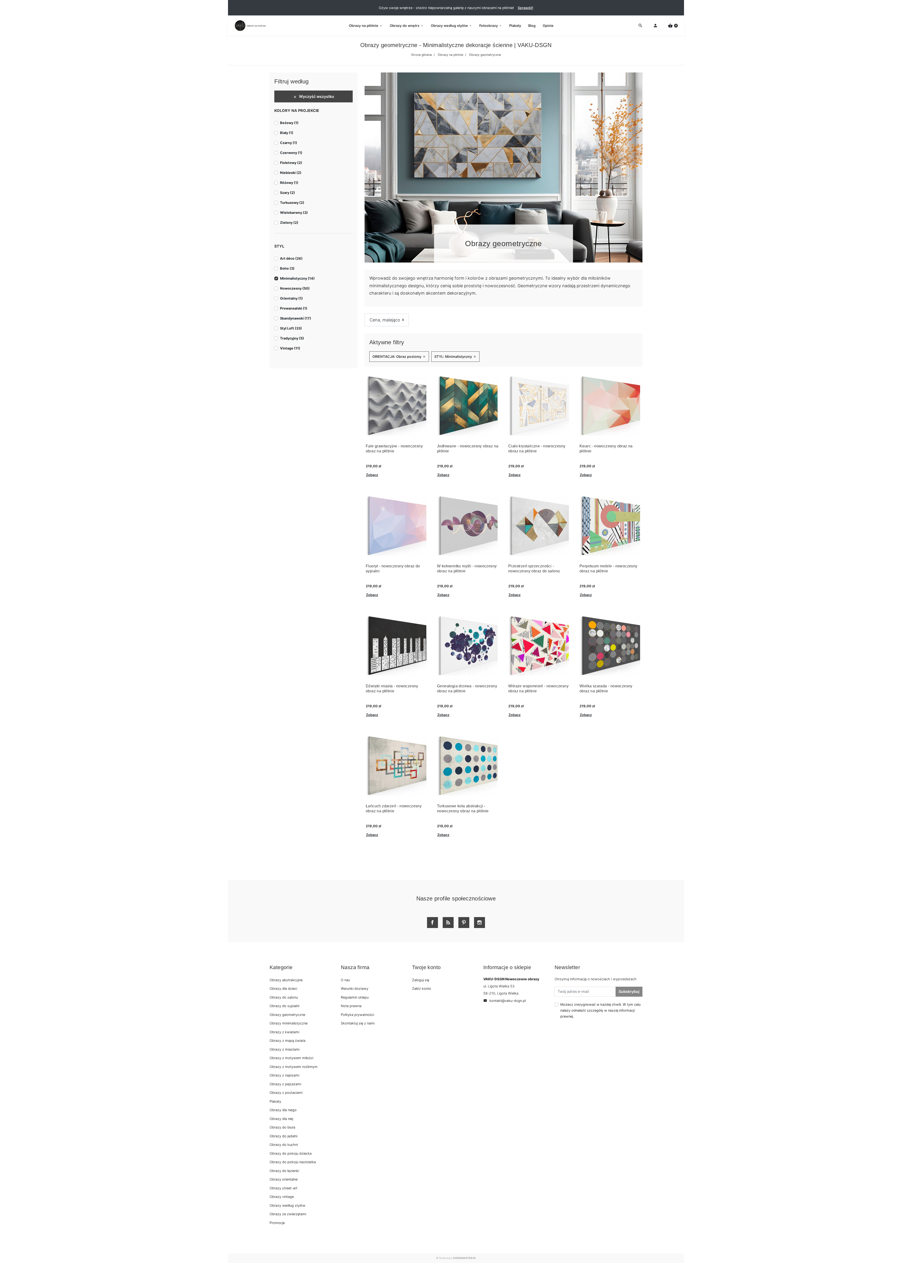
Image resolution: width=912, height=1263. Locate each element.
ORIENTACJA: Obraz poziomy (399, 356)
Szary (287, 193)
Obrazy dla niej (281, 1119)
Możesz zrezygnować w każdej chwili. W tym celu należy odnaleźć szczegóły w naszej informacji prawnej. (600, 1010)
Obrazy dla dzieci (283, 988)
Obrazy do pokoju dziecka (291, 1153)
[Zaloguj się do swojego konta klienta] (655, 25)
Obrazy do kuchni (284, 1145)
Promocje (277, 1223)
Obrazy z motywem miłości (291, 1058)
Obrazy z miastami (284, 1049)
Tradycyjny (292, 338)
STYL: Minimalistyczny (455, 356)
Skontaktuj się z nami (358, 1023)
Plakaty (275, 1101)
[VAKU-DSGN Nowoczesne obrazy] (249, 25)
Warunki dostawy (354, 988)
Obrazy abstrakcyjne (286, 980)
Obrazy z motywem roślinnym (294, 1067)
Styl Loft (291, 328)
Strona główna (421, 55)
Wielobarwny (294, 212)
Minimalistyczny (297, 278)
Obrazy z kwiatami (284, 1032)
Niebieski (290, 173)
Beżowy (289, 123)
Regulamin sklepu (355, 997)
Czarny (288, 143)
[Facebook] (432, 922)
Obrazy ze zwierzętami (288, 1214)
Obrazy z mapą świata (287, 1040)
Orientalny (291, 298)
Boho (287, 268)
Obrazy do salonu (284, 997)
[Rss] (448, 922)
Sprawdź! (525, 8)
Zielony (289, 222)
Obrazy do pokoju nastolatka (293, 1162)
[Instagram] (479, 922)
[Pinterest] (463, 922)
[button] (673, 25)
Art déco (291, 258)
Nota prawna (351, 1006)
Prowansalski (293, 308)
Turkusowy (292, 203)
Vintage (290, 348)
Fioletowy (291, 163)
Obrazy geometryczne (287, 1015)
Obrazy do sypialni (284, 1006)
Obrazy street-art (283, 1188)
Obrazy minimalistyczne (289, 1023)
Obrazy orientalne (284, 1179)
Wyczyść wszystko (313, 96)
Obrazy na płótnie (450, 55)
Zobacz (372, 475)
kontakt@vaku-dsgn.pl (504, 1001)
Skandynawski (295, 318)
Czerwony (291, 153)
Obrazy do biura (282, 1127)
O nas (345, 980)
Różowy (289, 183)
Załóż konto (421, 988)
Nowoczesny (295, 288)
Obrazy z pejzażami (285, 1084)
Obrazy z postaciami (286, 1093)
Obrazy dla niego (283, 1110)
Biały (286, 133)
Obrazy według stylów (287, 1205)
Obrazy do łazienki (284, 1171)
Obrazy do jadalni (283, 1136)
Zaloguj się (420, 980)
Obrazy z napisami (284, 1075)
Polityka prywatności (357, 1015)
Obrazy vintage (282, 1197)
